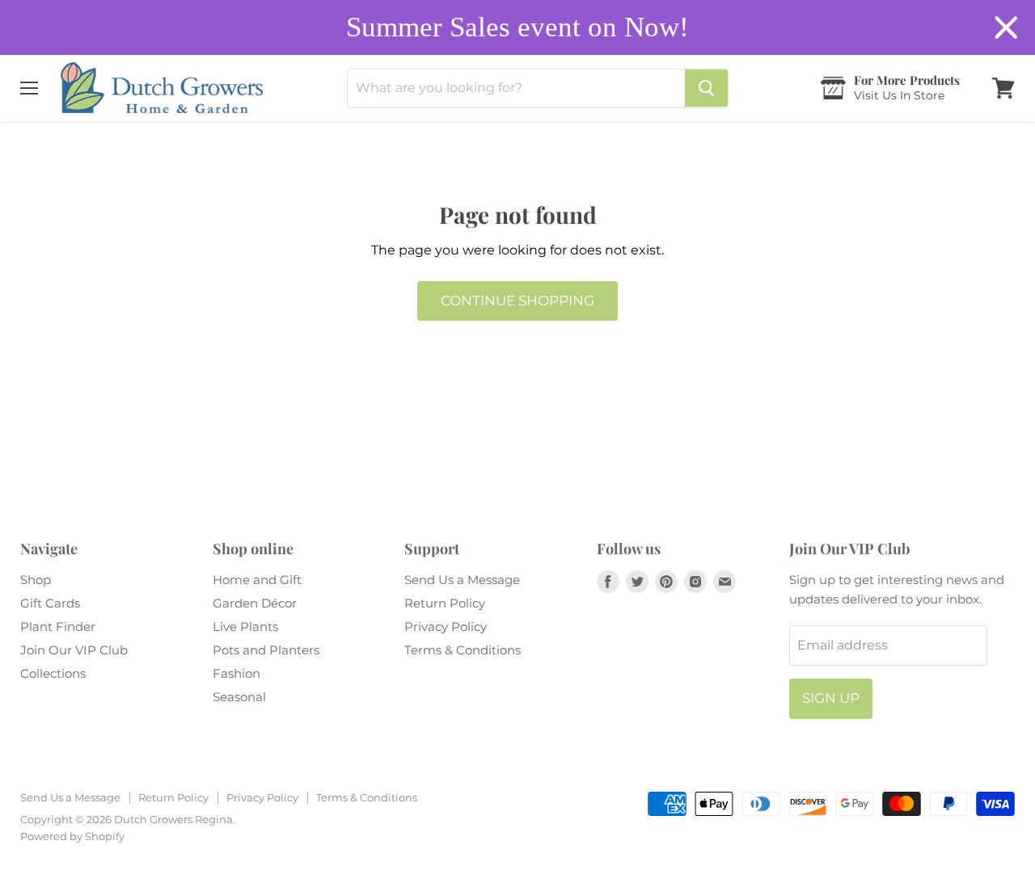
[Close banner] (1006, 27)
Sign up (831, 698)
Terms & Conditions (462, 650)
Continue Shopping (517, 300)
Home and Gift (257, 579)
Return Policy (444, 603)
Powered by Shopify (72, 836)
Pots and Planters (266, 650)
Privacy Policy (445, 626)
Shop (35, 579)
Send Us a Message (462, 579)
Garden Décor (255, 603)
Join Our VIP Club (74, 650)
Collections (53, 673)
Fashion (236, 673)
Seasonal (239, 696)
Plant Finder (57, 626)
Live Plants (245, 626)
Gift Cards (50, 603)
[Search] (706, 88)
